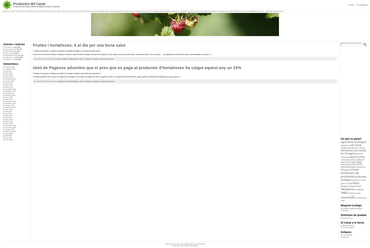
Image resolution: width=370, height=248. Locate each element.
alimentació (345, 145)
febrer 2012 (9, 85)
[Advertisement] (16, 186)
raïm (350, 183)
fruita (58, 59)
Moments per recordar (13, 55)
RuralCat (346, 210)
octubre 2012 (9, 81)
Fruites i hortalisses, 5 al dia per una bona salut (79, 45)
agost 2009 (9, 133)
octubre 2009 (9, 129)
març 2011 (8, 97)
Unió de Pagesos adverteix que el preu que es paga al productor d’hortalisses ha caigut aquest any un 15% (137, 67)
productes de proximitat (350, 174)
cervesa (344, 160)
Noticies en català (11, 59)
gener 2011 (9, 99)
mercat (344, 166)
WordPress (185, 246)
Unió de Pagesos (72, 81)
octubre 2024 (9, 67)
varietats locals (354, 193)
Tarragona (347, 189)
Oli (342, 169)
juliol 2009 (8, 135)
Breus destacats (11, 51)
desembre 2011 (10, 89)
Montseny (361, 167)
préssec (344, 183)
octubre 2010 (9, 105)
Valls (344, 192)
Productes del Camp (29, 4)
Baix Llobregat (360, 148)
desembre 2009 (10, 125)
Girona (354, 164)
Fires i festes (9, 53)
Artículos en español (12, 49)
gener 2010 (9, 123)
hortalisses (65, 59)
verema (345, 197)
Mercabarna (74, 59)
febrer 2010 (9, 121)
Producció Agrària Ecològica (352, 208)
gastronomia (346, 164)
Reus (356, 183)
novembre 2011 (10, 91)
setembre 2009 (10, 131)
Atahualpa (194, 246)
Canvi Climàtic (348, 235)
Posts (352, 5)
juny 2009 (8, 137)
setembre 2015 (10, 69)
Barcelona (347, 150)
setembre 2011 (10, 95)
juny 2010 (8, 113)
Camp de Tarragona (353, 152)
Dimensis (346, 237)
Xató (343, 201)
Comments (363, 5)
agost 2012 (9, 83)
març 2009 (9, 140)
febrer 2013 (9, 77)
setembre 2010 (10, 107)
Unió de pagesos (348, 227)
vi (352, 197)
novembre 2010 (10, 103)
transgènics (359, 189)
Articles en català (11, 47)
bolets (356, 150)
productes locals (359, 180)
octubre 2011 (9, 93)
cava (352, 156)
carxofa (360, 154)
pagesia (347, 170)
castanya (344, 157)
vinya (364, 198)
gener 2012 (9, 87)
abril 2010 (8, 117)
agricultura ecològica (354, 142)
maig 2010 (8, 115)
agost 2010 (9, 109)
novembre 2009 (10, 127)
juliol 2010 (8, 111)
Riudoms (345, 186)
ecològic (352, 160)
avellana (344, 148)
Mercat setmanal (348, 225)
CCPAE (360, 157)
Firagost (353, 162)
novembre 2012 (10, 79)
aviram (351, 148)
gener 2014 (9, 75)
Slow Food (355, 186)
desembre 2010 (10, 101)
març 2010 (9, 119)
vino (359, 198)
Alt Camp (356, 145)
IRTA (359, 164)
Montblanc (352, 167)
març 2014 (9, 73)
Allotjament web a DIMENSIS (195, 244)
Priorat (355, 169)
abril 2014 (8, 71)
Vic (355, 198)
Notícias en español (12, 57)
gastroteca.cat (348, 218)
